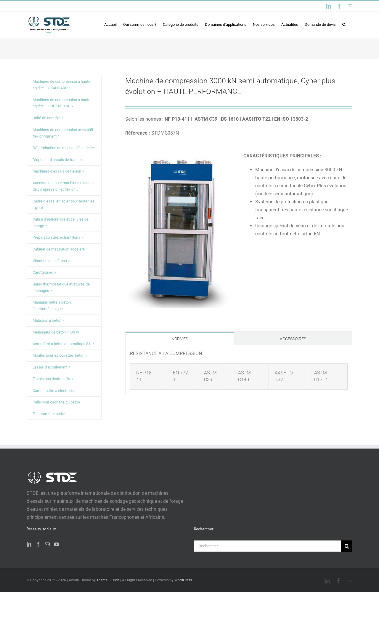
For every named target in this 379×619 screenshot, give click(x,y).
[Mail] (47, 544)
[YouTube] (56, 544)
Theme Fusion (108, 580)
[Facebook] (38, 544)
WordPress (183, 580)
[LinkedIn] (29, 544)
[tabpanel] (238, 370)
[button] (344, 24)
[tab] (180, 338)
